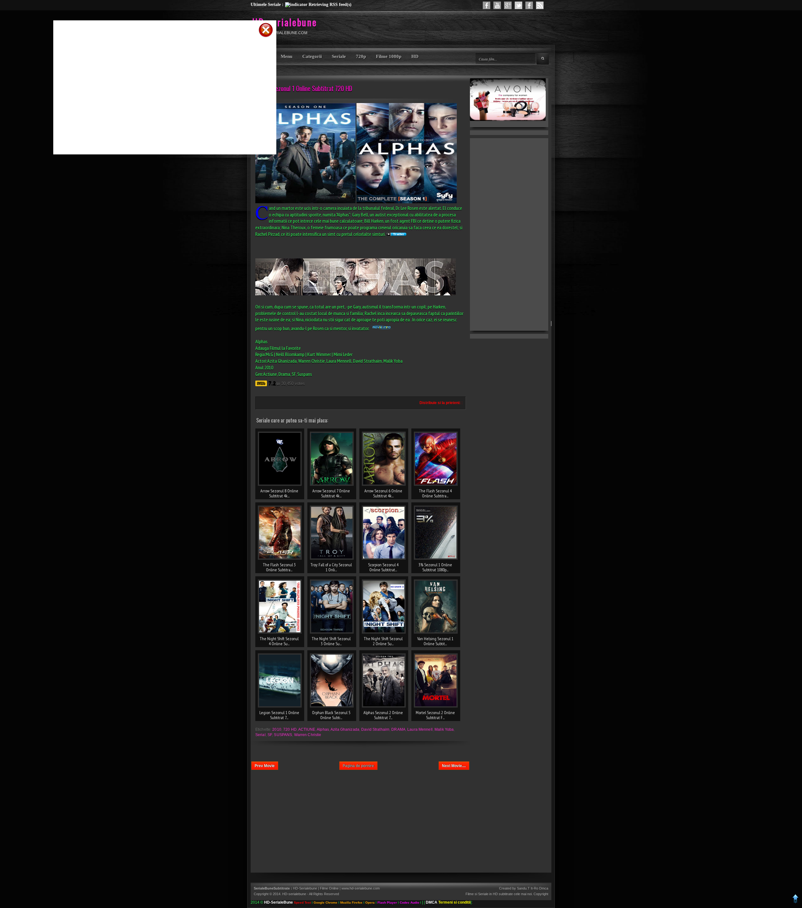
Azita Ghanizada (345, 729)
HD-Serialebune (305, 888)
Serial (260, 735)
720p (361, 56)
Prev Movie (265, 766)
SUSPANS (283, 735)
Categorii (312, 56)
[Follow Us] (518, 5)
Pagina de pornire (358, 766)
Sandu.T (523, 888)
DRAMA (398, 729)
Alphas (323, 729)
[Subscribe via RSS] (540, 5)
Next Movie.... (454, 766)
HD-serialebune (284, 22)
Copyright (541, 894)
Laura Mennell (420, 729)
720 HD (290, 729)
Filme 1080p (388, 56)
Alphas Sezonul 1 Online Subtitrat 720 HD (303, 88)
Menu (286, 56)
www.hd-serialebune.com (360, 888)
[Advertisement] (156, 48)
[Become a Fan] (529, 5)
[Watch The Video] (497, 5)
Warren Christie (307, 735)
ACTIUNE (306, 729)
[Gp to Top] (795, 902)
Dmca (543, 888)
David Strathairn (375, 729)
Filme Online (329, 888)
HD (415, 56)
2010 (276, 729)
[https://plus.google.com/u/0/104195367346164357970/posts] (508, 5)
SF (270, 735)
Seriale (339, 56)
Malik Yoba (444, 729)
